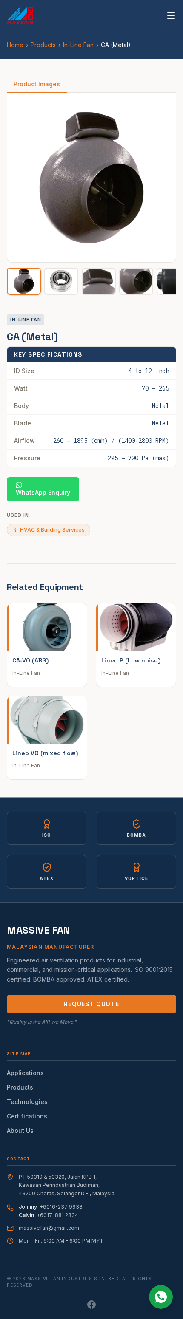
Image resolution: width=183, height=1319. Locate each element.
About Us (20, 1130)
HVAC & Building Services (52, 529)
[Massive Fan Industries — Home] (20, 15)
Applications (25, 1072)
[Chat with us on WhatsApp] (161, 1297)
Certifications (27, 1116)
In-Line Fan (78, 44)
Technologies (27, 1101)
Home (15, 44)
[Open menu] (171, 15)
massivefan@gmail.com (49, 1228)
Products (43, 44)
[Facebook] (91, 1304)
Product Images (37, 84)
